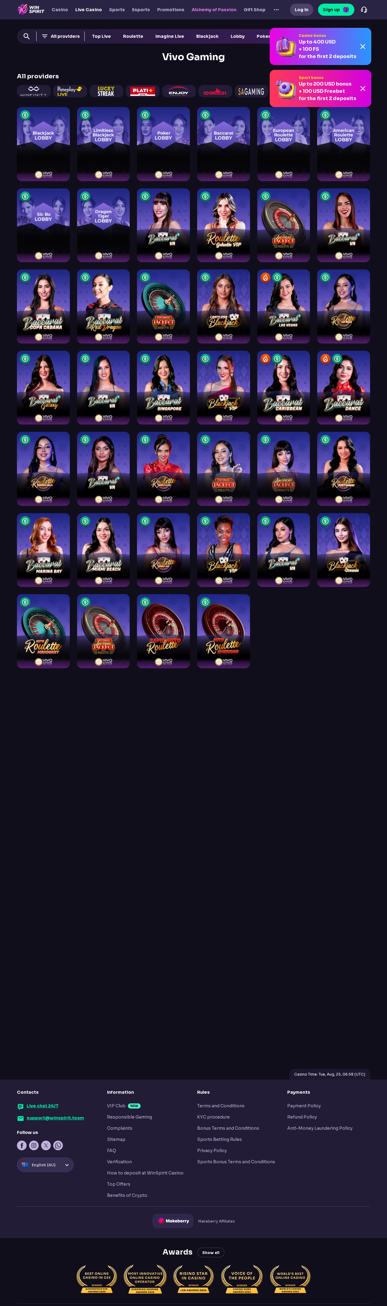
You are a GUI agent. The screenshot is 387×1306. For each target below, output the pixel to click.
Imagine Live (169, 36)
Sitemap (116, 1139)
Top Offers (118, 1184)
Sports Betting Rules (219, 1139)
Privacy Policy (212, 1150)
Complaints (119, 1128)
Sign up (331, 9)
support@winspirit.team (55, 1118)
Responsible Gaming (129, 1117)
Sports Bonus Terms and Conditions (236, 1161)
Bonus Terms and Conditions (228, 1128)
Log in (301, 9)
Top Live (101, 36)
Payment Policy (304, 1106)
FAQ (111, 1150)
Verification (119, 1161)
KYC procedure (213, 1117)
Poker (263, 36)
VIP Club (116, 1106)
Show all (211, 1252)
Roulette (133, 36)
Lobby (238, 36)
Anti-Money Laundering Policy (320, 1128)
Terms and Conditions (221, 1106)
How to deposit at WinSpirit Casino (145, 1173)
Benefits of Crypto (127, 1195)
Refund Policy (302, 1117)
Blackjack (207, 36)
